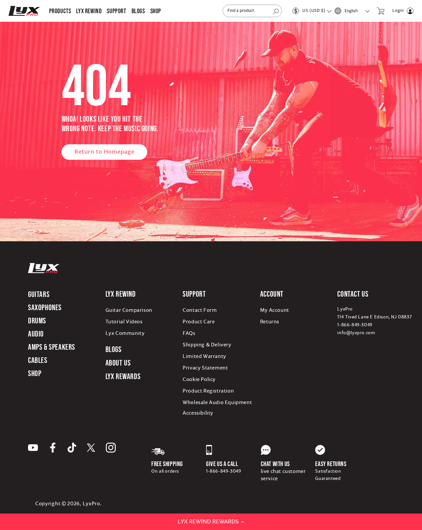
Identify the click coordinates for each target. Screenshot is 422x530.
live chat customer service (283, 475)
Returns (269, 321)
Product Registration (208, 391)
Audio (36, 333)
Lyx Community (125, 333)
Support (194, 293)
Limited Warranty (204, 356)
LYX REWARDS (123, 376)
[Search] (276, 11)
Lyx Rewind (89, 11)
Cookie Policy (199, 379)
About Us (118, 362)
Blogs (114, 349)
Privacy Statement (205, 367)
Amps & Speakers (51, 346)
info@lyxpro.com (356, 333)
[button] (60, 10)
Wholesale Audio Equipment (217, 402)
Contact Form (200, 310)
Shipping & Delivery (207, 344)
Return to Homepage (105, 152)
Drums (37, 320)
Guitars (38, 294)
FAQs (189, 333)
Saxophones (45, 307)
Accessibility (198, 413)
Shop (34, 373)
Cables (37, 360)
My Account (274, 310)
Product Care (199, 321)
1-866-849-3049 (354, 325)
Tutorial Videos (124, 321)
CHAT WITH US (275, 463)
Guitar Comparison (129, 310)
